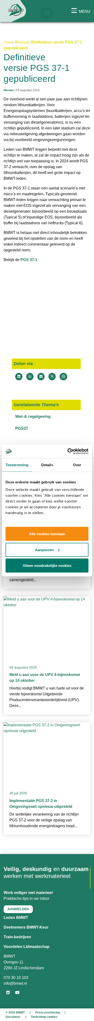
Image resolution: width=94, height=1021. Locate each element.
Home (9, 42)
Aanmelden (18, 909)
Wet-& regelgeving (33, 416)
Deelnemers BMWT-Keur (26, 927)
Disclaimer (13, 1017)
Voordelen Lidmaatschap (26, 947)
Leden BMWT (16, 918)
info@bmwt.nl (15, 983)
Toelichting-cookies (44, 1017)
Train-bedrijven (17, 937)
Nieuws (23, 42)
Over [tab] (77, 465)
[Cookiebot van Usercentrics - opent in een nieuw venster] (67, 451)
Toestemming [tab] (17, 465)
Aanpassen (44, 550)
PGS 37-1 (28, 260)
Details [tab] (47, 465)
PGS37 (21, 428)
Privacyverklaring (47, 1012)
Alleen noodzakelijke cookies (47, 565)
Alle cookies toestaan (47, 534)
